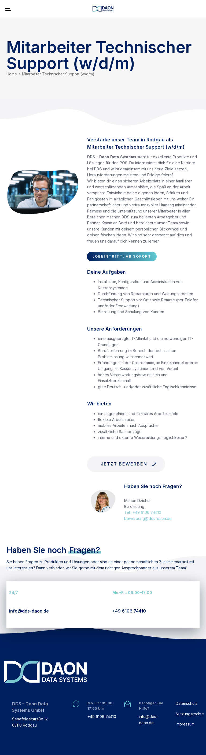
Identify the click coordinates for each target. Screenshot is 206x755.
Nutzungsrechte (189, 714)
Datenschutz (187, 703)
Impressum (185, 724)
